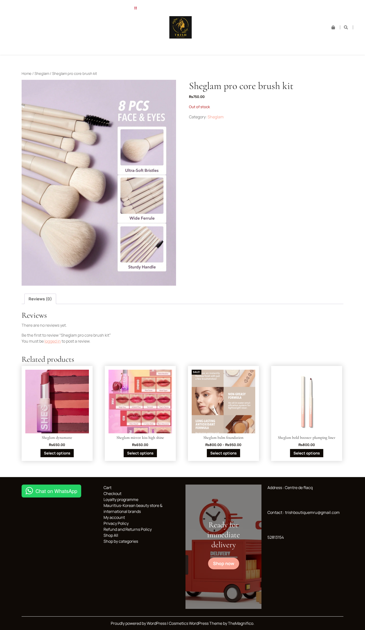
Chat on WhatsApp (56, 491)
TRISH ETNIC (31, 21)
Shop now (223, 563)
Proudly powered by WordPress (139, 623)
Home (30, 8)
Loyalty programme (81, 46)
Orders (83, 33)
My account (114, 517)
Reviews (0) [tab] (40, 299)
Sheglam (42, 73)
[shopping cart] (335, 27)
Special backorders (61, 8)
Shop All (95, 8)
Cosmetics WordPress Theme (196, 623)
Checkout (59, 33)
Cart (37, 33)
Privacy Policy (116, 523)
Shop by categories (124, 21)
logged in (52, 341)
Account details (114, 33)
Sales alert (122, 8)
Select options (57, 453)
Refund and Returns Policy (73, 21)
